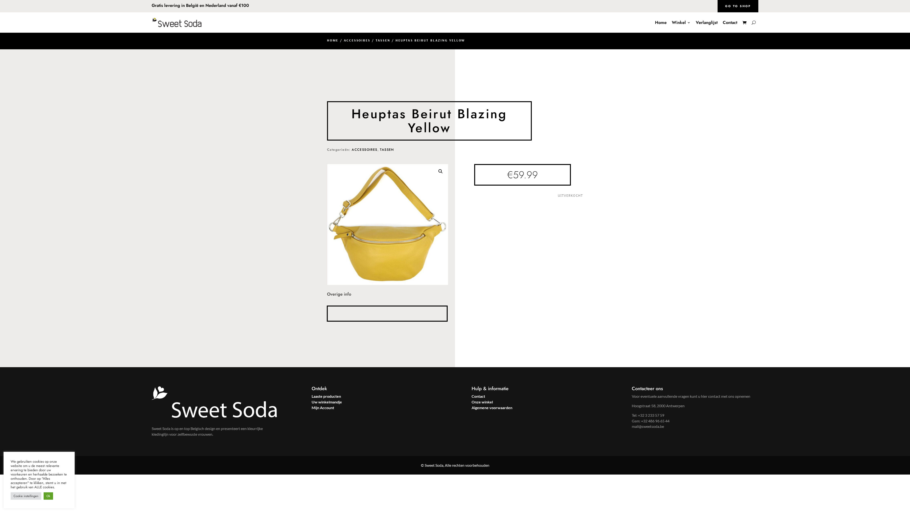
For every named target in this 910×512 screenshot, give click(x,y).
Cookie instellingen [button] (26, 496)
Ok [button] (48, 496)
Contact (730, 22)
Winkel (679, 22)
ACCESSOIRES (357, 40)
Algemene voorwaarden (492, 407)
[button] (440, 171)
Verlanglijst (707, 22)
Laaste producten (326, 396)
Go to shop (738, 6)
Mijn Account (323, 407)
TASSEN (383, 40)
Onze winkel (482, 402)
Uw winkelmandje (327, 402)
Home (661, 22)
